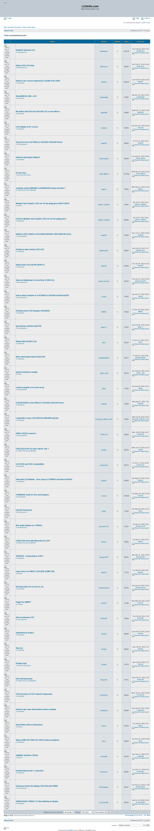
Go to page (129, 815)
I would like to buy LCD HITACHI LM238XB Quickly (37, 418)
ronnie (104, 296)
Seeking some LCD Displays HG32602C (33, 311)
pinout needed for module (27, 372)
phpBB (69, 830)
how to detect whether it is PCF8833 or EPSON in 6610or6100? (42, 295)
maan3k (104, 143)
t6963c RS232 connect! (26, 433)
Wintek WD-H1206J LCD (26, 341)
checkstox (104, 695)
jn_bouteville (103, 802)
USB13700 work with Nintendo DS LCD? (33, 541)
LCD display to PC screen (27, 127)
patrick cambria (103, 204)
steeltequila (104, 97)
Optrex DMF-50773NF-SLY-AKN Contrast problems (37, 740)
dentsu (103, 542)
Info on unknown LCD (25, 617)
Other (20, 205)
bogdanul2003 (104, 358)
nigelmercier (103, 250)
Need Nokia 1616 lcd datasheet (29, 725)
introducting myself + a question (29, 771)
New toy (19, 648)
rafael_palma (104, 158)
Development (22, 52)
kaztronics (104, 772)
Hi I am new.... (22, 173)
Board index (9, 30)
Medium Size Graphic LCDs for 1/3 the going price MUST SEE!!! (43, 203)
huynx (104, 726)
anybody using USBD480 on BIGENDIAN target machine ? (40, 188)
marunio (104, 128)
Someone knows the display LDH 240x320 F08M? (37, 786)
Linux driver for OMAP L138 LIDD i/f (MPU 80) (35, 571)
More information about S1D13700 (30, 357)
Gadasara (104, 710)
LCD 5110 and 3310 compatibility (30, 464)
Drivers (20, 573)
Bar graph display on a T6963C (29, 525)
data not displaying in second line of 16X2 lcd (35, 280)
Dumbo (103, 634)
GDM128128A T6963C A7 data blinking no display (37, 801)
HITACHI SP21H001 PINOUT (28, 157)
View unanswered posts (12, 27)
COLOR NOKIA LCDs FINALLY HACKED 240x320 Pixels (40, 403)
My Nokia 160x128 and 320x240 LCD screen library (38, 111)
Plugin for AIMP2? (23, 602)
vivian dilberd (104, 174)
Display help (21, 663)
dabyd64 (104, 112)
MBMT (104, 312)
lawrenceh (104, 465)
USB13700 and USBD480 (27, 190)
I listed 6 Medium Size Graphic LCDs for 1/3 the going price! (41, 219)
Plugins (20, 604)
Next (148, 815)
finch (104, 342)
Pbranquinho (103, 787)
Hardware (21, 83)
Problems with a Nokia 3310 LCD (30, 249)
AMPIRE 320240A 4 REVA (27, 755)
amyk (104, 511)
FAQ (137, 18)
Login (9, 18)
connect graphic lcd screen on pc (30, 387)
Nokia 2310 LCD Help (25, 65)
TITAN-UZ (104, 434)
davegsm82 (104, 557)
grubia (104, 450)
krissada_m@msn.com (103, 419)
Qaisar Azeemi (104, 281)
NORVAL (104, 618)
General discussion (24, 175)
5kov (104, 741)
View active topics (29, 27)
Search (147, 18)
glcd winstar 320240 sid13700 (28, 326)
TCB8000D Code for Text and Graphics (32, 495)
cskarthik (103, 756)
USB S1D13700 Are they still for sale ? (32, 449)
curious (104, 496)
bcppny (104, 480)
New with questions (24, 679)
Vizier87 (104, 266)
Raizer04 (104, 680)
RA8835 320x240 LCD (25, 50)
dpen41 (104, 572)
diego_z (104, 327)
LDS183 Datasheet (24, 510)
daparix (104, 82)
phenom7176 (104, 526)
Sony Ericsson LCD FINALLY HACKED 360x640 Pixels (39, 142)
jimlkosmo (104, 66)
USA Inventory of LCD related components (34, 694)
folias (104, 388)
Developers (22, 497)
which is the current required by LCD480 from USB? (38, 81)
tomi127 (104, 603)
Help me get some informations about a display (36, 709)
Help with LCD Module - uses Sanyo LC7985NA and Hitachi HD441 (44, 479)
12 (145, 815)
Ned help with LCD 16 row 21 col (29, 587)
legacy (104, 189)
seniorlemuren (104, 588)
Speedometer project (25, 633)
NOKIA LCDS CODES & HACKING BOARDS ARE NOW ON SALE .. (44, 234)
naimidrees (104, 51)
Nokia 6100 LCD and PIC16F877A (30, 265)
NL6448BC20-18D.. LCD (26, 96)
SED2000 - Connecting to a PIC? (29, 556)
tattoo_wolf (104, 373)
